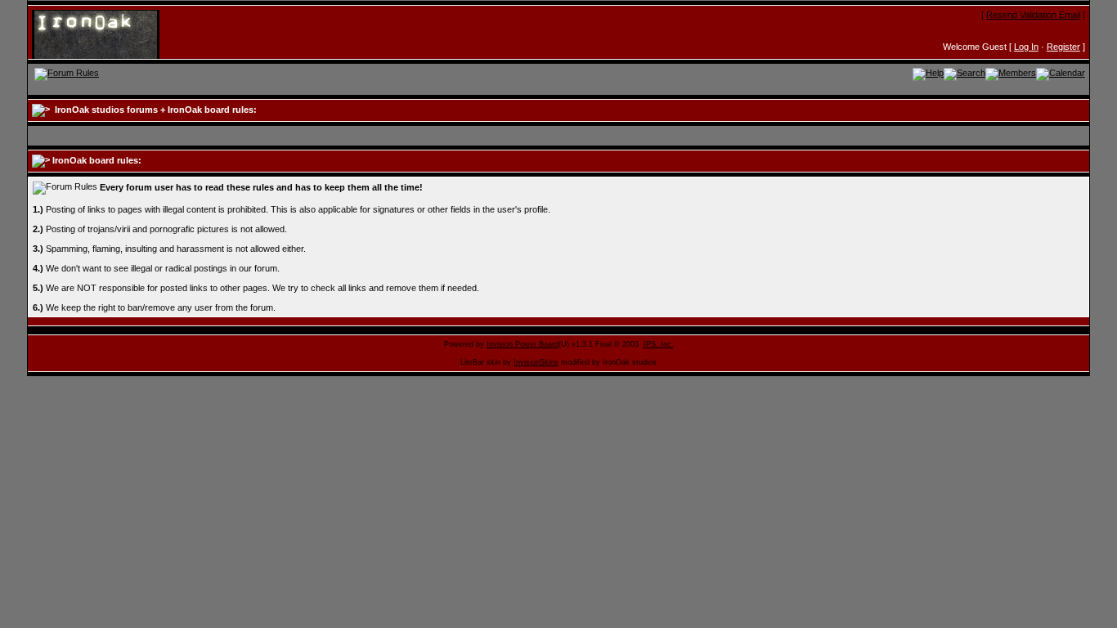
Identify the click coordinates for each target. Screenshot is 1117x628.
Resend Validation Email (1033, 15)
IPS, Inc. (659, 344)
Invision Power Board (522, 344)
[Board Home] (111, 33)
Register (1063, 47)
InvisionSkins (536, 362)
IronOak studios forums (106, 109)
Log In (1026, 47)
